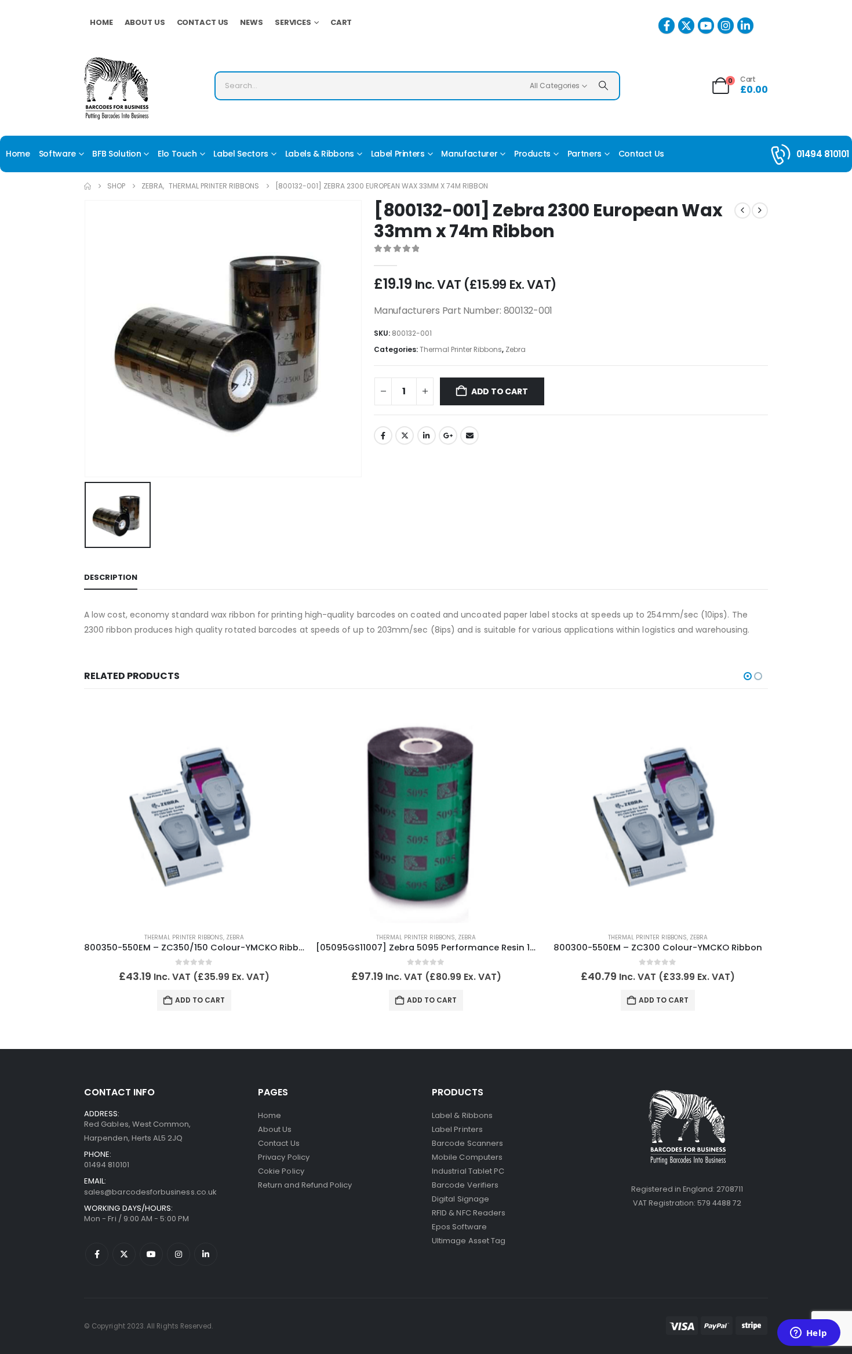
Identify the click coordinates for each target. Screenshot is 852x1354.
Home (101, 22)
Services (293, 22)
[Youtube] (706, 25)
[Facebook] (666, 25)
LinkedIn (426, 435)
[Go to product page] (194, 813)
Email (469, 435)
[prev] (742, 210)
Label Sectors (240, 153)
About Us (145, 22)
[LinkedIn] (745, 25)
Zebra (515, 349)
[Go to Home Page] (87, 186)
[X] (686, 25)
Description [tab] (110, 577)
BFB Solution (116, 153)
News (251, 22)
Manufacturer (469, 153)
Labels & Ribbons (319, 153)
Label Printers (398, 153)
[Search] (603, 85)
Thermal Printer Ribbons (461, 349)
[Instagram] (726, 25)
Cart (341, 22)
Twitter (404, 435)
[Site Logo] (116, 88)
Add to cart (499, 391)
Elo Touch (177, 153)
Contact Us (203, 22)
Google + (448, 435)
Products (532, 153)
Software (57, 153)
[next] (760, 210)
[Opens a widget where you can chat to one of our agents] (808, 1333)
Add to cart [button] (200, 1000)
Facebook (383, 435)
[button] (747, 676)
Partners (584, 153)
